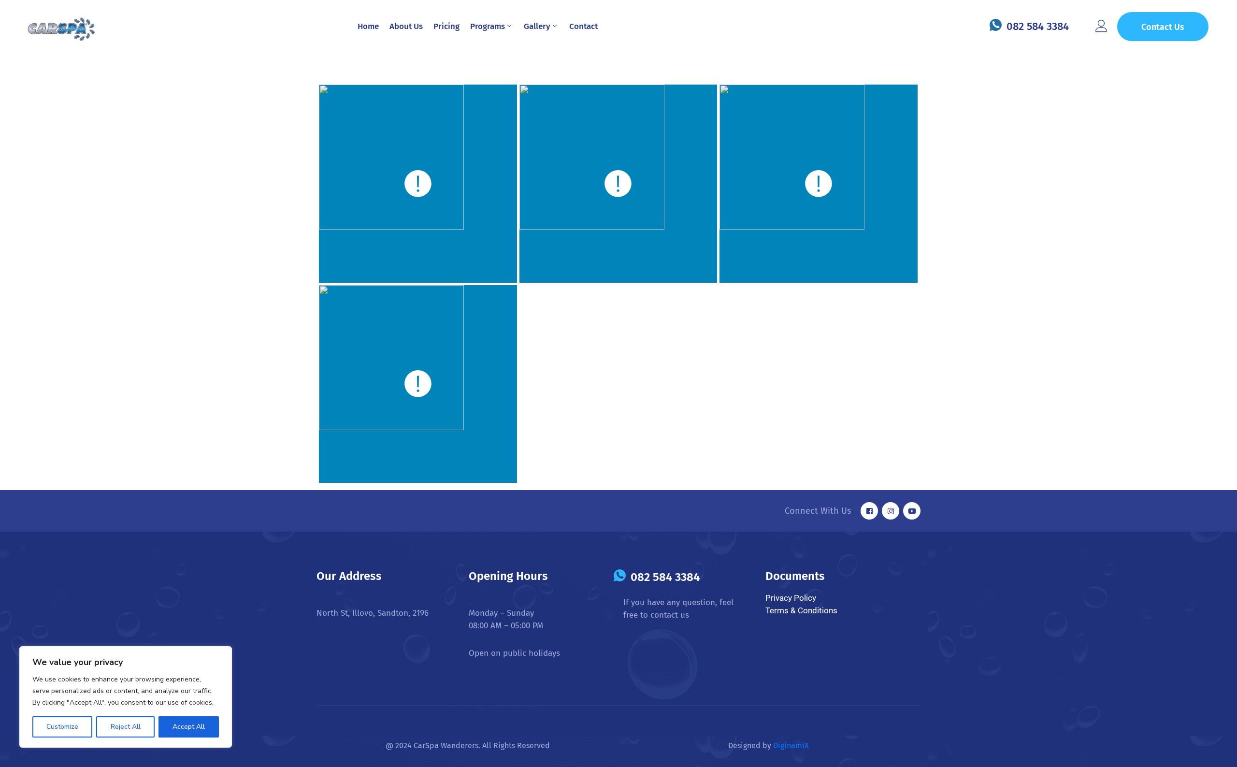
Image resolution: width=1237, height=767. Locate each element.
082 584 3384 (1038, 26)
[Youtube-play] (912, 511)
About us (406, 26)
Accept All (189, 726)
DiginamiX (792, 745)
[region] (125, 697)
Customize (62, 726)
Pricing (446, 26)
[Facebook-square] (869, 511)
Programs (487, 26)
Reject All (126, 726)
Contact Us (1162, 27)
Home (368, 26)
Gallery (537, 26)
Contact (583, 26)
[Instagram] (890, 511)
